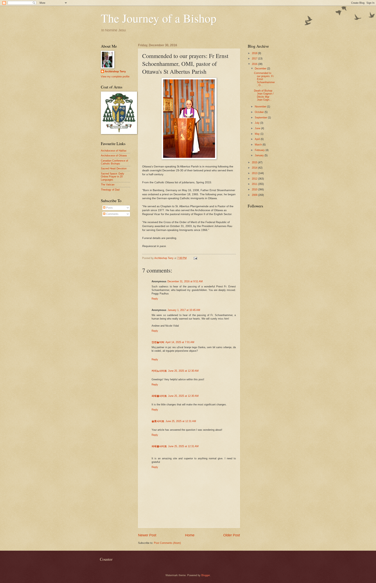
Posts (109, 207)
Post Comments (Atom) (167, 542)
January (260, 155)
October (260, 112)
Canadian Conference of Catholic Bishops (114, 162)
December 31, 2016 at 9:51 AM (185, 281)
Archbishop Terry (115, 71)
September (261, 117)
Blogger (205, 575)
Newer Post (147, 535)
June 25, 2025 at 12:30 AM (183, 370)
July (257, 122)
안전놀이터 (158, 342)
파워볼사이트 (159, 395)
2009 (255, 194)
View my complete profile (115, 76)
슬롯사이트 (158, 421)
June (258, 128)
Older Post (231, 535)
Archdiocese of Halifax (114, 150)
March (259, 144)
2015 (255, 162)
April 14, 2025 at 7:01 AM (179, 342)
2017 (255, 58)
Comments (111, 213)
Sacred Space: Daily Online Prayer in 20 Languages (112, 176)
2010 (255, 189)
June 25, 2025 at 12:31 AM (180, 421)
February (260, 150)
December (261, 68)
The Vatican (107, 184)
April (258, 139)
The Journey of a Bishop (158, 18)
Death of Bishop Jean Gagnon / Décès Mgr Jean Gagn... (264, 95)
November (261, 106)
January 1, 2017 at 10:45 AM (183, 310)
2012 (255, 178)
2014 (255, 167)
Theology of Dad (110, 189)
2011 (255, 184)
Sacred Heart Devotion (114, 168)
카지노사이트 (159, 370)
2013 (255, 173)
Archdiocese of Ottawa (114, 155)
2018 (255, 53)
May (257, 133)
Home (189, 535)
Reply (155, 298)
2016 (255, 64)
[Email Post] (195, 258)
